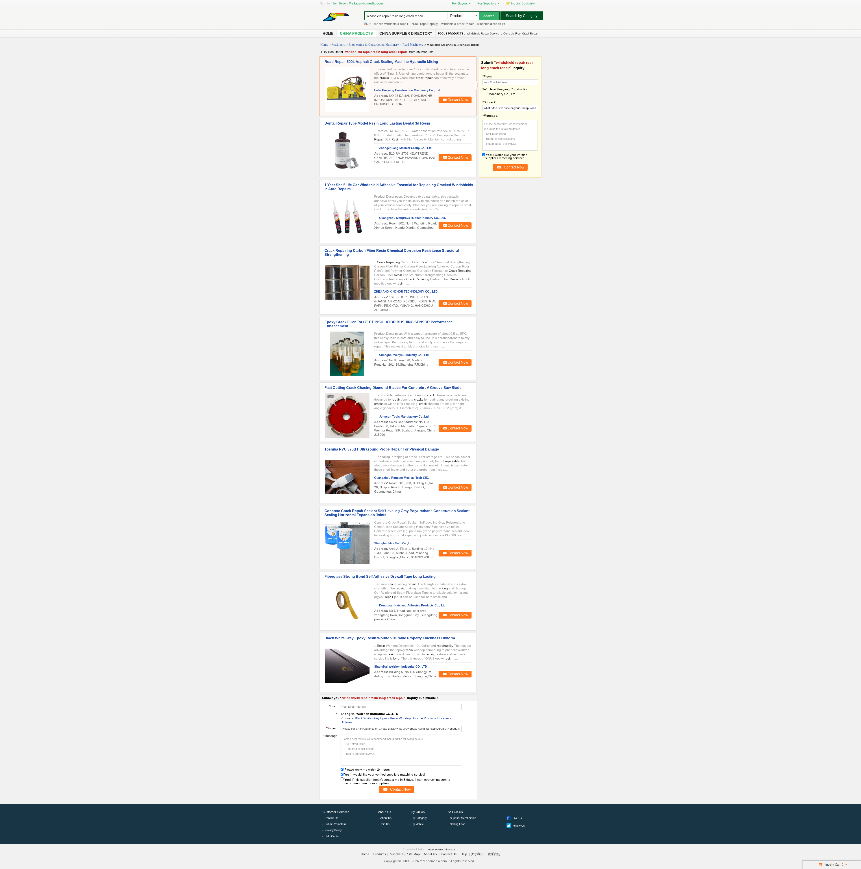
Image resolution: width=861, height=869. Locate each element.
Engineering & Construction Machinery (374, 44)
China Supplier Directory (405, 33)
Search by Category (521, 16)
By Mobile (418, 824)
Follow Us (519, 825)
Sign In (325, 3)
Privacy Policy (333, 830)
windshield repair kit (468, 24)
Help (464, 854)
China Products (356, 33)
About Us (384, 812)
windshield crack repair (434, 24)
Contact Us (331, 818)
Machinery (338, 44)
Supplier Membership (463, 818)
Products (379, 854)
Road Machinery (412, 44)
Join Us (384, 824)
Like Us (517, 818)
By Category (419, 818)
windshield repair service (483, 33)
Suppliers (396, 854)
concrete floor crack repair (520, 33)
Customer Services (335, 812)
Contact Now (458, 100)
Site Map (413, 854)
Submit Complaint (335, 824)
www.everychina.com (442, 849)
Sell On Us (455, 812)
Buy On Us (417, 812)
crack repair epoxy (402, 24)
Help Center (332, 836)
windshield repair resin (501, 24)
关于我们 (477, 854)
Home (328, 33)
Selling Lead (457, 824)
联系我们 (494, 854)
